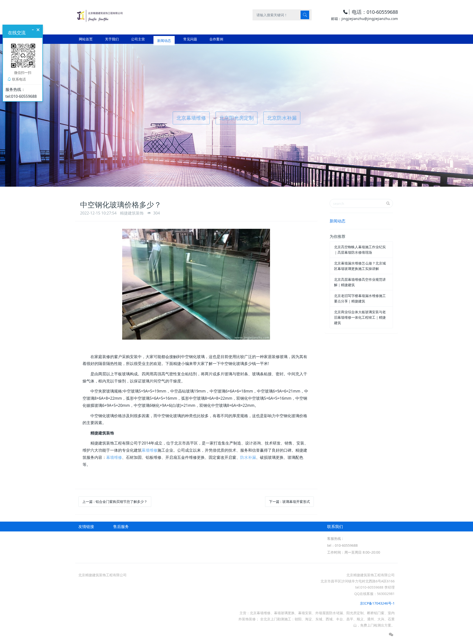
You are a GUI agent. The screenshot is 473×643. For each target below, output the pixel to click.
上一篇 (114, 501)
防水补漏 (248, 457)
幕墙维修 (149, 450)
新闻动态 (337, 221)
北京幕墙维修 (191, 118)
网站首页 (86, 39)
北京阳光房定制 (236, 118)
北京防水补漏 (282, 118)
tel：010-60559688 (342, 545)
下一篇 (289, 501)
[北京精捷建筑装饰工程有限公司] (99, 14)
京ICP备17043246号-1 (377, 603)
